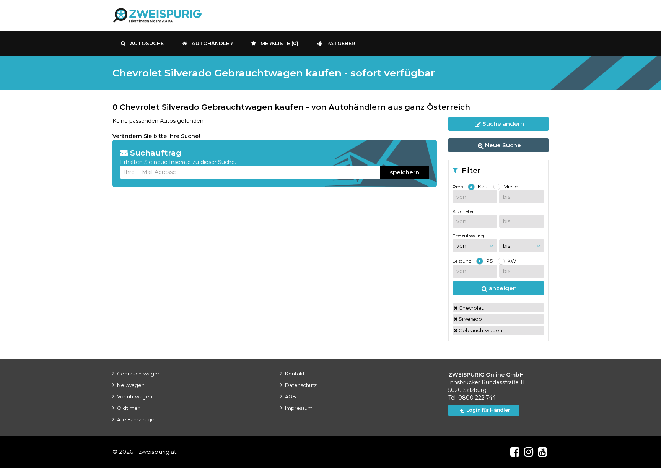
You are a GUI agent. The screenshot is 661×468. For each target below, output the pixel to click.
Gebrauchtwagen (479, 330)
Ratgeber (340, 43)
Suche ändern (502, 123)
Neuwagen (131, 385)
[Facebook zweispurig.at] (514, 452)
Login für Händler (488, 410)
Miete (510, 187)
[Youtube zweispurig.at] (542, 452)
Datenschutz (301, 385)
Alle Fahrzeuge (136, 419)
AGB (290, 396)
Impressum (299, 408)
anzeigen (502, 288)
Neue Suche (502, 145)
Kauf (483, 187)
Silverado (469, 319)
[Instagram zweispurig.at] (528, 452)
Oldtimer (128, 408)
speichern (404, 172)
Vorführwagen (134, 396)
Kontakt (295, 373)
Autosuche (147, 43)
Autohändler (212, 43)
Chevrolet (470, 308)
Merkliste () (279, 43)
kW (512, 261)
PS (489, 261)
